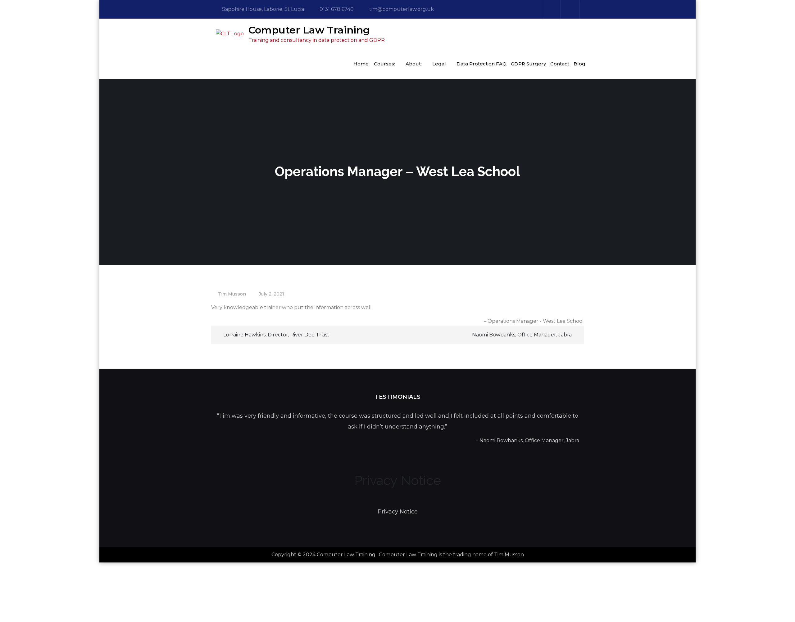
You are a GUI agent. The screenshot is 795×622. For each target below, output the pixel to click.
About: (414, 64)
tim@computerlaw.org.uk (401, 9)
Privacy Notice (398, 511)
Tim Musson (232, 294)
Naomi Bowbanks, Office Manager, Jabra (522, 335)
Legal (439, 64)
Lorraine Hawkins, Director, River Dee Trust (276, 335)
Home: (361, 64)
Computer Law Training (309, 30)
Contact (559, 64)
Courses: (384, 64)
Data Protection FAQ (482, 64)
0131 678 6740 (337, 9)
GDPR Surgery (528, 64)
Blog (579, 64)
